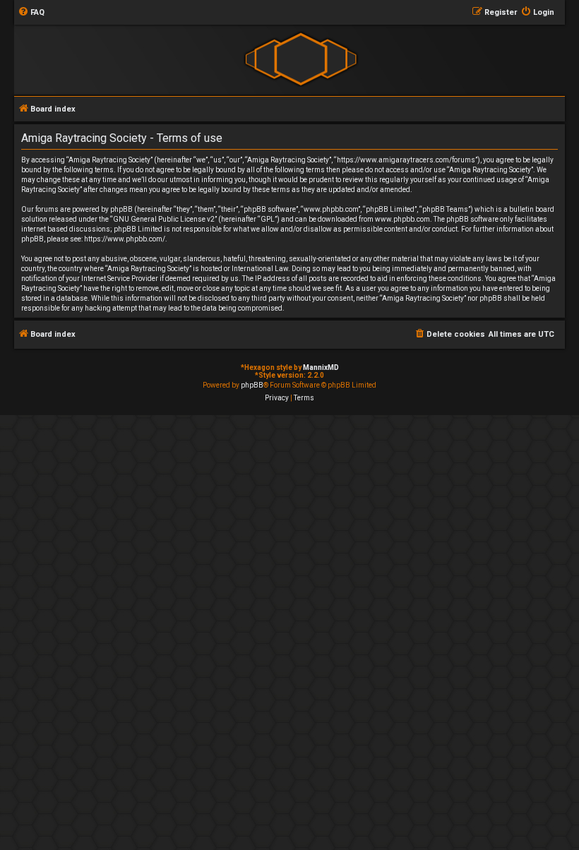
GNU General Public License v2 (164, 219)
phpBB (252, 385)
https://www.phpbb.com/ (124, 239)
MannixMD (321, 367)
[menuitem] (31, 12)
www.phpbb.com (402, 219)
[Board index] (300, 59)
